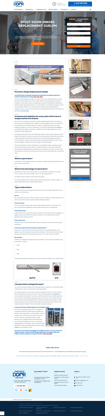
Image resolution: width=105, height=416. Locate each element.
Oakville (72, 355)
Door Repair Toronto (41, 371)
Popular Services (59, 371)
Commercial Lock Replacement (59, 410)
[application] (80, 139)
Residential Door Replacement (42, 413)
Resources (64, 9)
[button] (90, 9)
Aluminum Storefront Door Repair (25, 410)
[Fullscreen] (89, 144)
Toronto (18, 355)
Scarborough (30, 355)
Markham (59, 355)
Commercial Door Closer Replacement (43, 410)
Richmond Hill (65, 355)
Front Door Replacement (24, 413)
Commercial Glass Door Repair (59, 407)
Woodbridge (53, 355)
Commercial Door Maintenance (76, 410)
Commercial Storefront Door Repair (26, 407)
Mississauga (42, 355)
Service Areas (52, 9)
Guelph (59, 127)
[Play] (71, 144)
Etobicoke (36, 355)
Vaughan (47, 355)
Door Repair (18, 9)
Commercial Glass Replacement (76, 407)
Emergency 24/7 (41, 9)
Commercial (29, 9)
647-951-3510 (38, 97)
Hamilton (76, 355)
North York (23, 355)
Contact (73, 9)
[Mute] (87, 144)
